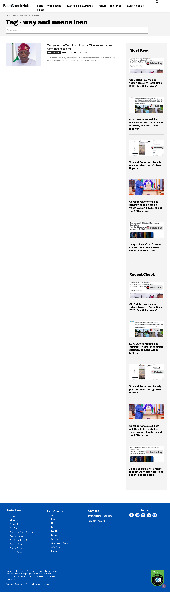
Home (8, 16)
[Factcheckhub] (16, 6)
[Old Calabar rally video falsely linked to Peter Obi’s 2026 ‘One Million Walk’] (146, 65)
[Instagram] (137, 515)
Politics (134, 116)
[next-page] (137, 264)
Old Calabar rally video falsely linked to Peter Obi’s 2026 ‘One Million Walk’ (145, 83)
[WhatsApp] (149, 515)
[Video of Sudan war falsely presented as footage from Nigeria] (146, 148)
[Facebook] (131, 515)
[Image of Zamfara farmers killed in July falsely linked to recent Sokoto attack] (146, 230)
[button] (157, 1)
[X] (143, 515)
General (134, 158)
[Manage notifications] (164, 586)
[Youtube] (154, 515)
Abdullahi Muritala (70, 52)
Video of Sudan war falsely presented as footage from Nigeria (145, 165)
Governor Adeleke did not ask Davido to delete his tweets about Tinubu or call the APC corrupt (145, 206)
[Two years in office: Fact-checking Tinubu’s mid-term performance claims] (23, 54)
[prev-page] (131, 264)
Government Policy (54, 52)
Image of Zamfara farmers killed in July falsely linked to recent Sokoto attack (146, 247)
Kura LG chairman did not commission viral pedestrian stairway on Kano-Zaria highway (146, 124)
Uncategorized (137, 76)
